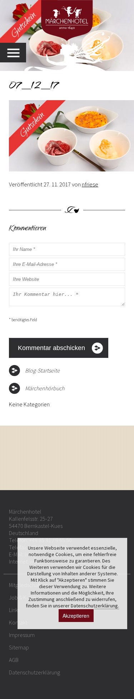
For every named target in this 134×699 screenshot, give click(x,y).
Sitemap (19, 647)
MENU (16, 52)
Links (14, 609)
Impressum (22, 634)
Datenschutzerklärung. (95, 605)
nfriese (90, 184)
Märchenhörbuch (44, 388)
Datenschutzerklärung (34, 672)
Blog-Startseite (42, 370)
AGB (14, 659)
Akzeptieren (76, 615)
